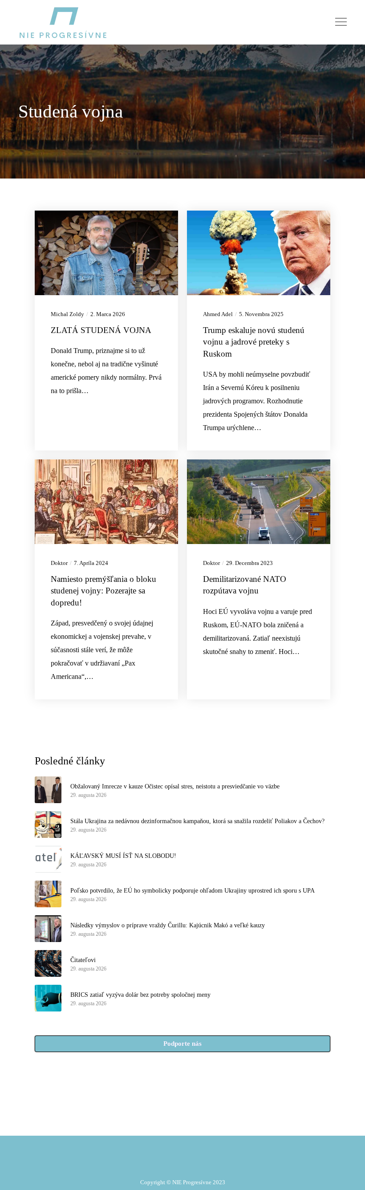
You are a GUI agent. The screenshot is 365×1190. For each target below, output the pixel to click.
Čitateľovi (83, 960)
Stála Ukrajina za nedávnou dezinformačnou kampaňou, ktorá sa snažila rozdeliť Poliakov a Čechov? (197, 821)
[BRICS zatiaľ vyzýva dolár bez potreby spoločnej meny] (48, 998)
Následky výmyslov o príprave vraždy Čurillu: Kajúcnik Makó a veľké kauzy (167, 925)
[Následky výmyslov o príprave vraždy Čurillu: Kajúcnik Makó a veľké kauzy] (48, 928)
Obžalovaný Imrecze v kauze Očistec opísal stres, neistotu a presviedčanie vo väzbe (175, 786)
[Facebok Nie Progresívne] (157, 1119)
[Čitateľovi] (48, 963)
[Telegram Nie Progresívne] (168, 1119)
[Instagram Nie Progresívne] (178, 1119)
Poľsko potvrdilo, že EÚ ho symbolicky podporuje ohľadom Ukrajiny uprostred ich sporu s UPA (192, 890)
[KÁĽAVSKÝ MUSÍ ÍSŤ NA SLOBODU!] (48, 859)
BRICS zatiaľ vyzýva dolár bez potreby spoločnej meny (140, 994)
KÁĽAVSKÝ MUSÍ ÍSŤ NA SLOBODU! (123, 856)
